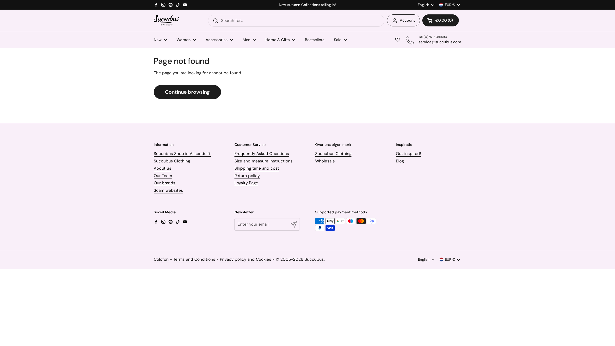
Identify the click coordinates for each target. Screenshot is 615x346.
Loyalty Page (246, 182)
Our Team (163, 175)
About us (162, 168)
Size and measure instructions (263, 161)
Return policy (247, 175)
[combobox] (296, 21)
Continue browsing (187, 92)
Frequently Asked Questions (261, 153)
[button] (440, 20)
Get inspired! (408, 153)
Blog (400, 161)
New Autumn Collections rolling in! (307, 5)
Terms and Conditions (194, 259)
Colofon (161, 259)
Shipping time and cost (256, 168)
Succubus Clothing (172, 161)
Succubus (314, 259)
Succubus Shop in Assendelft (182, 153)
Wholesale (325, 161)
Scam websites (168, 190)
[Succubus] (166, 20)
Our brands (164, 182)
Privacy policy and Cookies (245, 259)
